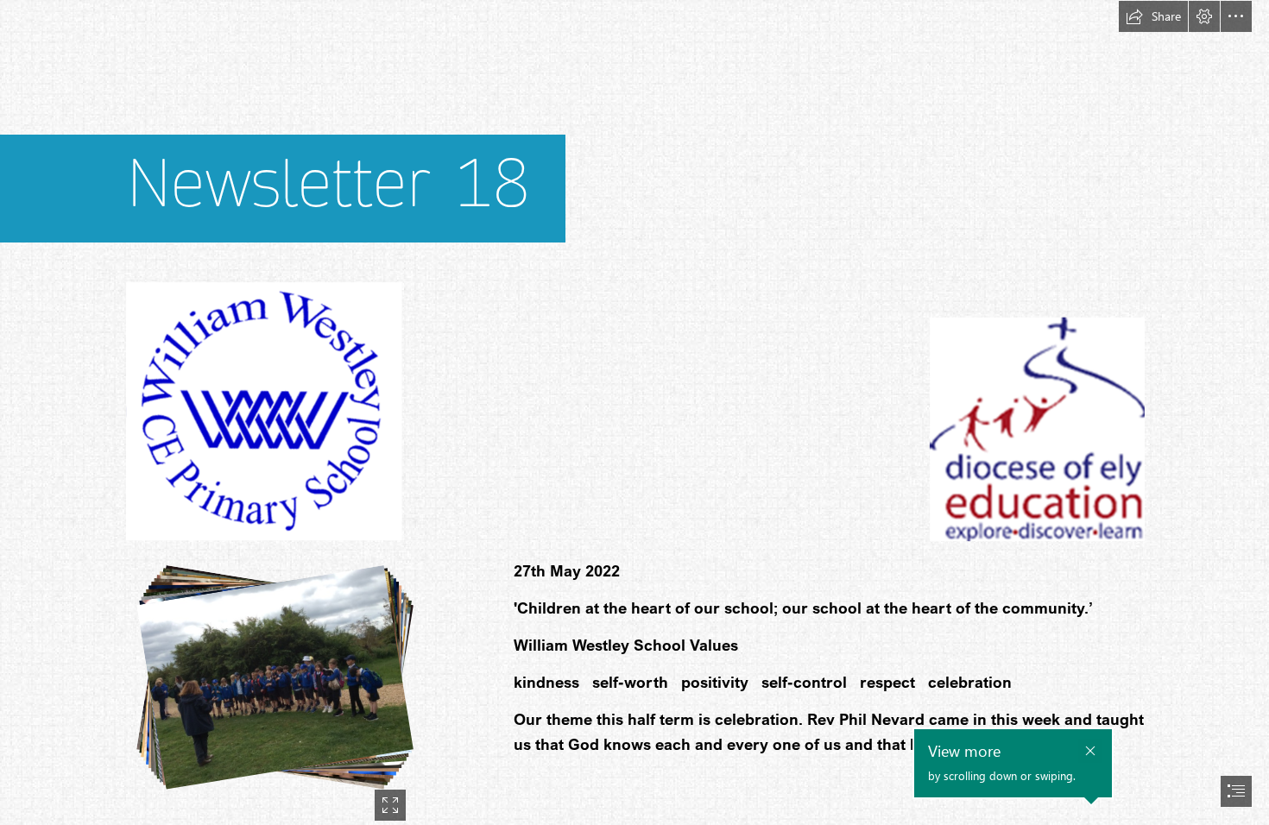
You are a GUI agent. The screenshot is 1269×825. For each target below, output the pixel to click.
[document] (634, 412)
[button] (1153, 16)
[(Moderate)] (634, 412)
